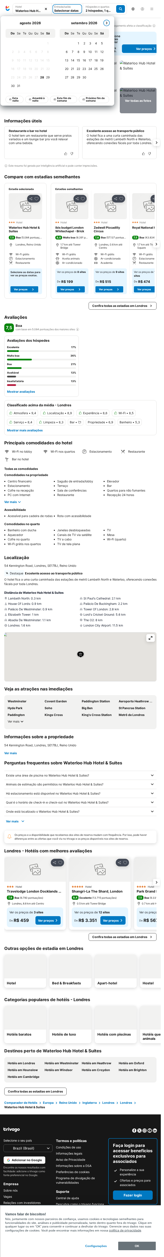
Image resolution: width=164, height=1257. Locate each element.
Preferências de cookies (72, 1172)
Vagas (7, 1196)
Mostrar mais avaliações (25, 430)
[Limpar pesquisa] (46, 9)
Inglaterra (89, 1102)
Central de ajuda (67, 1198)
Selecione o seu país (17, 1140)
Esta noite (16, 99)
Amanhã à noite (38, 99)
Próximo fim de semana (95, 99)
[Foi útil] (65, 153)
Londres (108, 1102)
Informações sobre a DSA (73, 1166)
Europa (48, 1102)
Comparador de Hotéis (20, 1102)
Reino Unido (68, 1102)
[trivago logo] (7, 9)
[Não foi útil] (71, 153)
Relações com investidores (22, 1203)
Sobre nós (10, 1190)
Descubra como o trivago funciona (80, 1204)
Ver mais (10, 502)
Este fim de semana (64, 99)
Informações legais (69, 1153)
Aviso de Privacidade (70, 1159)
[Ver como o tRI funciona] (77, 329)
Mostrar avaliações (21, 391)
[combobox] (32, 11)
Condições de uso (68, 1147)
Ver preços (21, 289)
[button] (138, 73)
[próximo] (106, 23)
